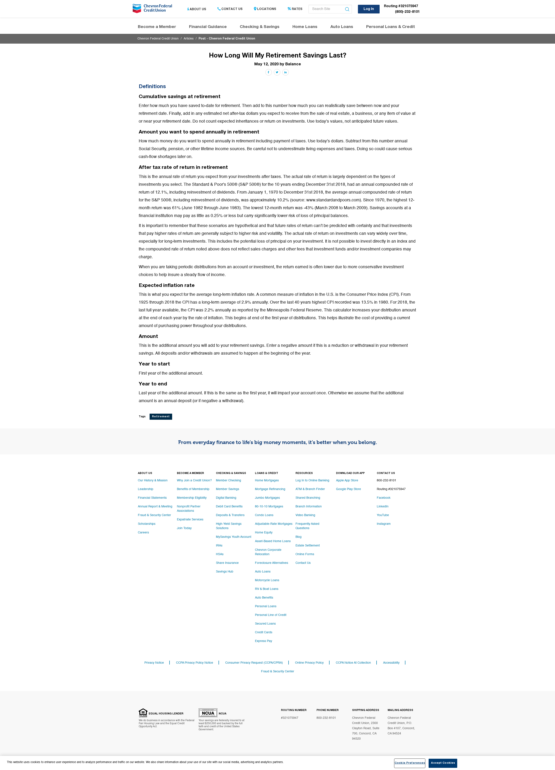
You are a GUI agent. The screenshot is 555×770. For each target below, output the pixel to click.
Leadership (145, 489)
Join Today (184, 528)
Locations (266, 9)
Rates (297, 9)
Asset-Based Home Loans (273, 541)
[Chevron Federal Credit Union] (153, 10)
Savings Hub (224, 571)
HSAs (220, 554)
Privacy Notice (154, 662)
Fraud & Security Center (154, 515)
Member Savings (227, 489)
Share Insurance (227, 562)
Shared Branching (307, 497)
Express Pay (263, 641)
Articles (189, 38)
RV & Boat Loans (266, 589)
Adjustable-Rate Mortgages (273, 523)
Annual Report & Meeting (155, 506)
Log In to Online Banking (312, 480)
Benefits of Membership (193, 489)
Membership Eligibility (192, 497)
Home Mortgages (267, 480)
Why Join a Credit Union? (194, 480)
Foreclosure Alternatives (271, 562)
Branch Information (308, 506)
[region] (277, 763)
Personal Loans (265, 606)
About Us (198, 9)
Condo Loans (264, 515)
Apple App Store (347, 480)
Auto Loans (263, 571)
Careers (143, 532)
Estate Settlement (307, 545)
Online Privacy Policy (309, 662)
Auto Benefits (264, 597)
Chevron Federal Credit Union (158, 38)
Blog (298, 536)
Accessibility (391, 662)
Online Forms (304, 554)
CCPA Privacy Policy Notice (194, 662)
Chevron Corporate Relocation (268, 552)
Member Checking (228, 480)
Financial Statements (152, 497)
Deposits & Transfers (230, 515)
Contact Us (232, 9)
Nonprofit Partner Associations (189, 508)
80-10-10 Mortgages (269, 506)
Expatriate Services (190, 519)
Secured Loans (265, 623)
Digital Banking (226, 497)
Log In (369, 9)
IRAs (219, 545)
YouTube (383, 515)
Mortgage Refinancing (270, 489)
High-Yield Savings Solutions (229, 526)
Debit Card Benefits (229, 506)
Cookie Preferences (410, 763)
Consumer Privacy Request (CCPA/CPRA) (254, 662)
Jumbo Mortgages (267, 497)
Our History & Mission (153, 480)
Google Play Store (348, 489)
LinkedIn (382, 506)
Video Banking (305, 515)
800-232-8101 (326, 717)
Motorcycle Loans (267, 580)
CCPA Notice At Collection (353, 662)
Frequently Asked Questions (307, 526)
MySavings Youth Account (233, 536)
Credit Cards (263, 632)
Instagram (384, 523)
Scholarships (146, 523)
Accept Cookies (443, 763)
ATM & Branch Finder (310, 489)
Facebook (383, 497)
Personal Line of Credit (270, 615)
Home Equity (264, 532)
